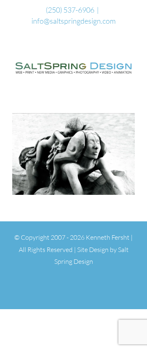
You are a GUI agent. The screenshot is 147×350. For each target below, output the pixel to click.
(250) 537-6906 (70, 9)
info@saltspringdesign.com (73, 20)
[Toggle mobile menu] (131, 82)
